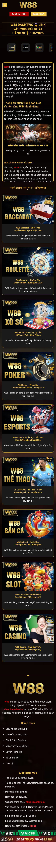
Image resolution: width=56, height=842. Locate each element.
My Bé (33, 826)
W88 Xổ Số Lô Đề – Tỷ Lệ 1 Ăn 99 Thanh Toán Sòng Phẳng (28, 333)
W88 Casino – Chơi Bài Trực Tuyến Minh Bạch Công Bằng (28, 648)
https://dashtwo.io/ (13, 709)
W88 (6, 701)
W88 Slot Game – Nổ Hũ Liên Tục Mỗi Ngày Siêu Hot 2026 (28, 595)
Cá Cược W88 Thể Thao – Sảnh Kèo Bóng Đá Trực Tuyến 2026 (28, 491)
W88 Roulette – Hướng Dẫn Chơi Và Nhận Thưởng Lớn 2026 (28, 281)
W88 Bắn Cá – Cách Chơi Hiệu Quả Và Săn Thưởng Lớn (28, 543)
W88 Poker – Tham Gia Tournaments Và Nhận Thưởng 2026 (28, 386)
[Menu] (4, 5)
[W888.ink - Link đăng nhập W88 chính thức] (28, 5)
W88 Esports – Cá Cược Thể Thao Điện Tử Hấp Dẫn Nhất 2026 (28, 438)
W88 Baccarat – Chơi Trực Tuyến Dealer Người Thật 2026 (28, 229)
